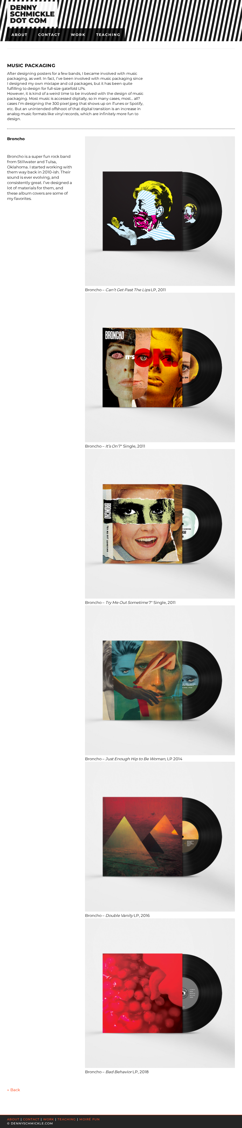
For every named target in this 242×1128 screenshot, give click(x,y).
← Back (13, 1089)
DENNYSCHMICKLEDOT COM (32, 14)
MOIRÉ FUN (89, 1119)
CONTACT (31, 1119)
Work (78, 34)
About (19, 34)
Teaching (108, 34)
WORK (48, 1119)
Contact (49, 34)
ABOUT (13, 1119)
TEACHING (67, 1119)
